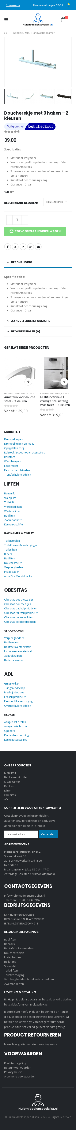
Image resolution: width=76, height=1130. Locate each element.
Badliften (9, 515)
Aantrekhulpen (13, 656)
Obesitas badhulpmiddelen (20, 608)
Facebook (7, 246)
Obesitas (10, 795)
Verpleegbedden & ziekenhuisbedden (29, 979)
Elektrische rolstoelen (17, 470)
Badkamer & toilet (15, 777)
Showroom (13, 5)
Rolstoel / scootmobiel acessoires (24, 452)
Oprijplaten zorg (14, 448)
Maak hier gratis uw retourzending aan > (30, 1044)
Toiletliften (10, 549)
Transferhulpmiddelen (17, 474)
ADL (6, 799)
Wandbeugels (12, 461)
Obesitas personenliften (18, 617)
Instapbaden (11, 572)
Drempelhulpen (13, 439)
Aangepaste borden (16, 726)
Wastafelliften (12, 511)
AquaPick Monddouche (18, 576)
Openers (9, 731)
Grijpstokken (11, 683)
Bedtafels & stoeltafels (17, 647)
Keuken (9, 786)
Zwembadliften (13, 520)
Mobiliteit (10, 773)
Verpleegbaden (13, 567)
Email (38, 246)
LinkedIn (23, 246)
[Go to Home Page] (5, 33)
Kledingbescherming (16, 735)
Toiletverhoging (14, 975)
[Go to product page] (20, 373)
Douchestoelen (12, 393)
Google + (30, 246)
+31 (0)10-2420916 (28, 900)
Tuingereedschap (14, 688)
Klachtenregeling (15, 1063)
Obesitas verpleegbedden (20, 622)
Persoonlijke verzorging (18, 701)
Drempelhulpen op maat (19, 443)
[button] (7, 19)
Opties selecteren (28, 382)
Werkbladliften (13, 507)
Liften (7, 790)
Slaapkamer (12, 782)
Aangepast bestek (15, 722)
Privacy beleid (13, 1072)
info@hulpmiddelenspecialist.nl (24, 895)
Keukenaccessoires (15, 740)
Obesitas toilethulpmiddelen (21, 613)
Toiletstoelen (12, 541)
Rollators (9, 457)
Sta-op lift (10, 498)
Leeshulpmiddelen (15, 697)
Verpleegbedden (14, 638)
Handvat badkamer (30, 393)
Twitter (15, 246)
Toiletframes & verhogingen (21, 545)
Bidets (8, 554)
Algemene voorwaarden (19, 1076)
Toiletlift (9, 502)
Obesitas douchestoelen (19, 599)
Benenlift (9, 493)
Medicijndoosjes (14, 692)
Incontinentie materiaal (18, 651)
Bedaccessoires (13, 660)
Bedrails (9, 944)
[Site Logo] (38, 20)
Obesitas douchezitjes (17, 604)
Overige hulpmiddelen (17, 706)
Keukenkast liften (14, 524)
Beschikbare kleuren (20, 202)
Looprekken (11, 466)
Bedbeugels (11, 642)
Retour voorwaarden (17, 1067)
